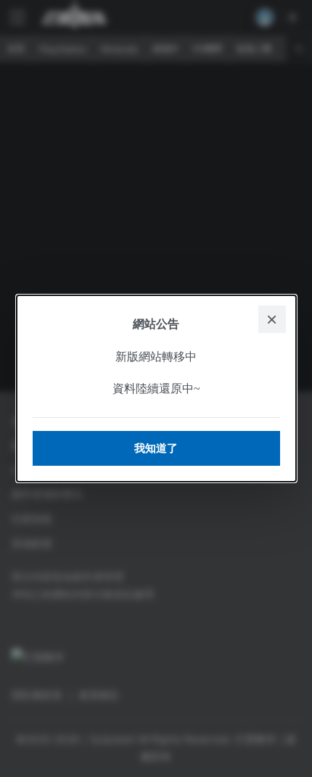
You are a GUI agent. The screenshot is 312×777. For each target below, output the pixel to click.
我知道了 (156, 448)
